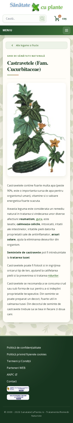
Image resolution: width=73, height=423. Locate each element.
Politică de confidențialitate (24, 347)
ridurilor (53, 275)
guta (39, 219)
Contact (12, 381)
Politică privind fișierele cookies (27, 354)
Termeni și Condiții (19, 361)
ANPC (11, 374)
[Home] (36, 7)
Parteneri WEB (16, 368)
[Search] (42, 19)
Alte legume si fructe (27, 45)
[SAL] (18, 389)
